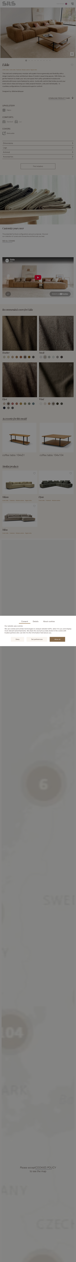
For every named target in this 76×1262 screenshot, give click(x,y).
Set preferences (37, 639)
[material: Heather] (19, 333)
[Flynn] (56, 486)
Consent (24, 621)
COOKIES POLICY (45, 1167)
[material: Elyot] (19, 379)
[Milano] (19, 486)
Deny (17, 639)
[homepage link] (9, 5)
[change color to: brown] (16, 357)
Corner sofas (13, 69)
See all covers (8, 241)
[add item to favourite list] (72, 65)
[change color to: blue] (49, 357)
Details (35, 621)
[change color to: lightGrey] (53, 357)
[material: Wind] (56, 379)
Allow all (57, 639)
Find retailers (38, 166)
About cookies (49, 621)
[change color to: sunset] (12, 403)
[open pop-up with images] (38, 33)
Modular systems (26, 69)
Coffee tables (5, 69)
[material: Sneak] (56, 333)
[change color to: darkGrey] (33, 357)
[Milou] (19, 519)
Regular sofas (33, 69)
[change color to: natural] (4, 357)
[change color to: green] (29, 357)
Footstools (18, 69)
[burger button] (72, 4)
